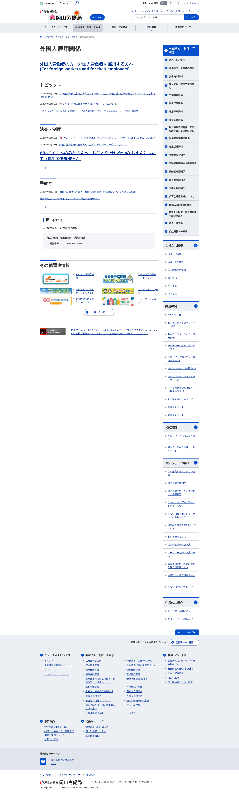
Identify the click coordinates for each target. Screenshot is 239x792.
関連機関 (171, 306)
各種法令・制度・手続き (182, 50)
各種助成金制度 (177, 155)
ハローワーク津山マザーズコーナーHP (181, 359)
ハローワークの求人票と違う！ (181, 438)
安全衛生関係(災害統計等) (181, 668)
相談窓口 (171, 427)
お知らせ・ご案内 (177, 463)
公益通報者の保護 (178, 231)
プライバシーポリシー (68, 774)
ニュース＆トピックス (57, 655)
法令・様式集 (176, 223)
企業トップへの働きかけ (180, 619)
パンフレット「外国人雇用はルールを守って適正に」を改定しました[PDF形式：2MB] (108, 137)
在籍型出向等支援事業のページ (181, 577)
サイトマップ (192, 11)
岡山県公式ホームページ (180, 399)
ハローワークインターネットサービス (181, 378)
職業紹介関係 (176, 119)
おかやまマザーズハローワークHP (181, 336)
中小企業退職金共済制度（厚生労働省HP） (180, 389)
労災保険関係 (176, 103)
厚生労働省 (194, 3)
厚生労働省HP (175, 314)
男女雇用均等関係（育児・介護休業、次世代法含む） (182, 129)
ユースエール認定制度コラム (181, 554)
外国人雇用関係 (177, 188)
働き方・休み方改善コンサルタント (181, 449)
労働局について (95, 721)
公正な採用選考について (181, 196)
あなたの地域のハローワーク (181, 588)
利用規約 (90, 774)
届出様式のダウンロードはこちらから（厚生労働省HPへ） (70, 198)
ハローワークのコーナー (56, 674)
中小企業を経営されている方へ (181, 473)
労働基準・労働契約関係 (181, 68)
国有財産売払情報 (177, 270)
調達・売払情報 (176, 262)
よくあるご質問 (172, 11)
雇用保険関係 (176, 111)
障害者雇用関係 (177, 179)
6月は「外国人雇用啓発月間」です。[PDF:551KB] (88, 104)
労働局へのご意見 (184, 642)
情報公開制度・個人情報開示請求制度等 (182, 214)
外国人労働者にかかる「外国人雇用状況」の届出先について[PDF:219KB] (97, 191)
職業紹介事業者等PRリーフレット (182, 527)
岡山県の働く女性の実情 (180, 682)
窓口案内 (49, 721)
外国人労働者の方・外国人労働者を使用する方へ (59, 733)
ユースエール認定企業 (179, 611)
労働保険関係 (176, 95)
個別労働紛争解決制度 (180, 204)
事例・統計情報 (177, 655)
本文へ (135, 11)
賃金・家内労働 (176, 673)
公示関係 (131, 713)
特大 (178, 3)
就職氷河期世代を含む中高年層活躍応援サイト (181, 566)
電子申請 (172, 278)
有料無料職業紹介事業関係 (182, 163)
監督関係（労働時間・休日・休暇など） (182, 662)
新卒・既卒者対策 (177, 536)
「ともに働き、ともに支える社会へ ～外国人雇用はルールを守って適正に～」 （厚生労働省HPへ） (92, 110)
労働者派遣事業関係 (179, 138)
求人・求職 (173, 677)
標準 (163, 3)
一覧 (44, 168)
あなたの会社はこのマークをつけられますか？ (181, 515)
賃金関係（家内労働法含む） (181, 86)
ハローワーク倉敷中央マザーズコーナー (181, 347)
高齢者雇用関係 (177, 171)
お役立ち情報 (174, 245)
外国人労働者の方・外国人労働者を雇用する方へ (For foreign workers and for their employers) (87, 66)
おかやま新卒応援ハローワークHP (181, 324)
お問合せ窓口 (51, 739)
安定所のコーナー (177, 415)
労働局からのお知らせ (97, 726)
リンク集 (172, 286)
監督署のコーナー (177, 407)
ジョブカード (174, 294)
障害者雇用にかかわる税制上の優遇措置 (181, 493)
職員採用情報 (92, 736)
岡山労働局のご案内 (96, 731)
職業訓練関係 (176, 146)
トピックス (50, 669)
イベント (48, 660)
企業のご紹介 (174, 602)
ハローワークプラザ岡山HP (182, 368)
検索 (193, 17)
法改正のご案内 (177, 60)
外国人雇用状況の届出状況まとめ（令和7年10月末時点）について (93, 144)
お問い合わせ (151, 11)
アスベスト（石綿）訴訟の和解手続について (181, 504)
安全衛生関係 (176, 76)
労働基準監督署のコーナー (58, 665)
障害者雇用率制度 (177, 483)
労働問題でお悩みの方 (55, 726)
